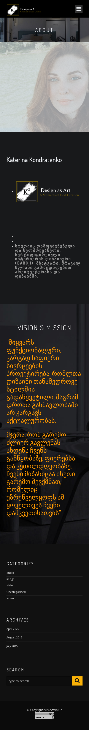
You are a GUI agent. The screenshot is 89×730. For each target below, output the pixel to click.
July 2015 (12, 646)
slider (10, 585)
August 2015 (14, 637)
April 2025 (12, 629)
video (10, 598)
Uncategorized (16, 592)
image (10, 579)
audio (10, 573)
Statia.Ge (56, 710)
